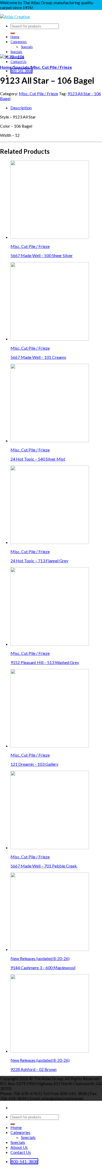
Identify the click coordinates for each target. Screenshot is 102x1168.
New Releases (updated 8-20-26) (40, 958)
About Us (19, 1147)
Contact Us (18, 62)
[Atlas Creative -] (15, 16)
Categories (18, 42)
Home (14, 37)
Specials (27, 47)
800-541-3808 (21, 71)
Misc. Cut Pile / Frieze (51, 67)
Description (21, 107)
